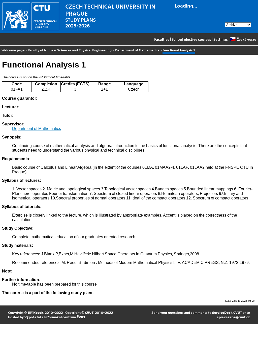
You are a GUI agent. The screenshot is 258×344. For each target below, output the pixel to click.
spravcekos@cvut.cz (233, 317)
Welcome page (13, 50)
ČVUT (89, 312)
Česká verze (246, 39)
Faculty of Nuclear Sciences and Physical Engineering (70, 50)
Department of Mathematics (137, 50)
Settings (220, 39)
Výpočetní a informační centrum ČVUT (54, 317)
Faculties (161, 39)
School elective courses (191, 39)
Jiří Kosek (35, 312)
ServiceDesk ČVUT (227, 312)
